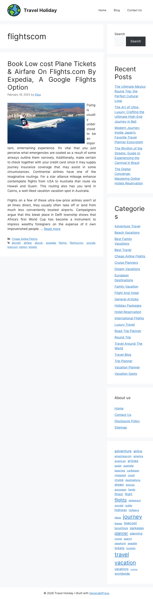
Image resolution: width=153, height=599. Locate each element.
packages (137, 528)
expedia (51, 242)
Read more (52, 229)
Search (120, 34)
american (120, 461)
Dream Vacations (127, 269)
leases (118, 523)
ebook (39, 242)
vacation (125, 562)
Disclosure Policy (127, 421)
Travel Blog (123, 355)
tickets (33, 246)
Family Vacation (126, 286)
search (128, 538)
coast (131, 475)
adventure (123, 451)
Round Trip (123, 337)
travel (122, 554)
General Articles (127, 299)
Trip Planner (123, 361)
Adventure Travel (127, 226)
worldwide (122, 573)
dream (119, 484)
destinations (132, 480)
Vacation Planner (127, 367)
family (131, 489)
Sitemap (121, 427)
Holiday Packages (128, 305)
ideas (118, 517)
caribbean (133, 470)
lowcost (12, 246)
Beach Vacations (127, 232)
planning (136, 533)
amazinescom (123, 456)
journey (132, 516)
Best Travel (123, 250)
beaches (120, 470)
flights (63, 242)
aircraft (16, 242)
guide (128, 505)
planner (121, 533)
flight (128, 494)
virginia (134, 569)
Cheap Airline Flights (25, 238)
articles (133, 461)
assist (118, 465)
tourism (130, 548)
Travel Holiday (40, 10)
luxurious (121, 528)
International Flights (129, 318)
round (118, 538)
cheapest (120, 475)
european (120, 489)
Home (102, 10)
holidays (134, 510)
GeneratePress (99, 593)
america (138, 456)
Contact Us (134, 10)
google (90, 242)
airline (137, 451)
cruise (119, 480)
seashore (120, 543)
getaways (135, 500)
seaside (132, 543)
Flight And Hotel (127, 293)
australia (128, 465)
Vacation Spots (126, 374)
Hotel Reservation (128, 312)
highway (121, 510)
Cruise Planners (126, 263)
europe (130, 484)
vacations (122, 569)
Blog (117, 10)
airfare (28, 242)
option (23, 246)
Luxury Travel (125, 324)
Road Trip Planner (128, 331)
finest (119, 494)
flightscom (76, 242)
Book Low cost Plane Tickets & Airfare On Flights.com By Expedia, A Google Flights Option (51, 75)
